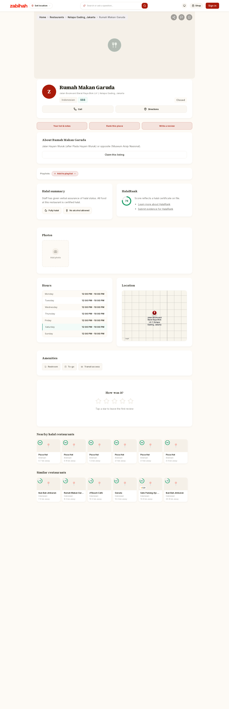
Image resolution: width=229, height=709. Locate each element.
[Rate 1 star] (98, 401)
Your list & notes (62, 126)
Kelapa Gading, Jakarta (81, 17)
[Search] (145, 6)
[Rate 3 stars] (114, 401)
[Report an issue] (182, 17)
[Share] (174, 17)
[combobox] (113, 5)
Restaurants (57, 17)
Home (42, 17)
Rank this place (114, 126)
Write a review (167, 126)
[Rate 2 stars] (106, 401)
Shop (198, 5)
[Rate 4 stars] (122, 401)
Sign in (212, 5)
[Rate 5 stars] (130, 401)
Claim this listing (114, 154)
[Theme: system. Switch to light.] (184, 5)
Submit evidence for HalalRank (155, 209)
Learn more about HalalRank (154, 204)
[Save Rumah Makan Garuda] (189, 17)
